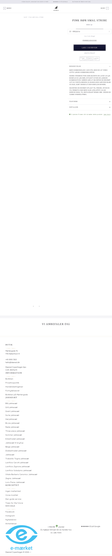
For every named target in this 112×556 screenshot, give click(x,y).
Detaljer (73, 107)
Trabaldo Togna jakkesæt (17, 458)
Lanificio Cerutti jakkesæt (16, 462)
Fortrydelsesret (12, 391)
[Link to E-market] (21, 549)
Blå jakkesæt (11, 403)
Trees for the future (14, 503)
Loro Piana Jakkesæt (15, 482)
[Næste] (39, 306)
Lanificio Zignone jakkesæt (17, 466)
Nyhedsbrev (10, 520)
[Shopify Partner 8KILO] (30, 552)
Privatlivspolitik (12, 383)
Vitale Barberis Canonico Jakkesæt (21, 474)
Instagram (10, 516)
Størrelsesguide (90, 41)
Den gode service (13, 499)
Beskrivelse (75, 66)
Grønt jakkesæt (12, 411)
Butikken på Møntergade (16, 394)
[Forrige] (33, 306)
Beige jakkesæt (12, 447)
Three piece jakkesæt (15, 431)
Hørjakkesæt (11, 419)
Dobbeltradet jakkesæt (16, 451)
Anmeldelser (11, 523)
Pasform (73, 101)
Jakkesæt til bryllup (14, 443)
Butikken (9, 379)
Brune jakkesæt (12, 423)
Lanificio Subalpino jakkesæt (18, 470)
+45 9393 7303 (11, 359)
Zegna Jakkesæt (13, 478)
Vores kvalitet (11, 495)
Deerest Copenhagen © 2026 (17, 552)
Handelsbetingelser (14, 387)
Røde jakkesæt (12, 427)
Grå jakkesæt (11, 407)
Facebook (10, 512)
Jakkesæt (9, 455)
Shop (25, 17)
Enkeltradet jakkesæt (15, 439)
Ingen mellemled (13, 491)
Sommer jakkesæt (13, 435)
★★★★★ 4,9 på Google (90, 526)
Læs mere (107, 114)
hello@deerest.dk (12, 362)
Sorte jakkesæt (12, 415)
